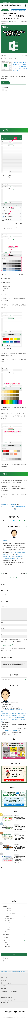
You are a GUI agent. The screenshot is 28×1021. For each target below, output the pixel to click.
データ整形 (7, 923)
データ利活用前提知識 (9, 918)
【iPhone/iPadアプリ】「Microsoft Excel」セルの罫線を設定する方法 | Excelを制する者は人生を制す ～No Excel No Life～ (20, 66)
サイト (2, 634)
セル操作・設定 (5, 10)
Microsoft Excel (13, 504)
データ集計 (7, 925)
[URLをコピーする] (24, 520)
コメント (4, 606)
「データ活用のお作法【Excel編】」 (9, 730)
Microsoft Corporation (14, 506)
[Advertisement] (14, 109)
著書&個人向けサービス (6, 983)
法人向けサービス (5, 985)
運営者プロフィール (6, 980)
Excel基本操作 (8, 910)
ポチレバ (15, 509)
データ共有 (7, 929)
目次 (5, 83)
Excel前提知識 (8, 908)
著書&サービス (6, 940)
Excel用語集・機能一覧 (6, 997)
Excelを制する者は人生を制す (12, 5)
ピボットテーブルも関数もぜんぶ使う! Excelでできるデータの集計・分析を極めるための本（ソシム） (14, 556)
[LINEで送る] (19, 520)
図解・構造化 (6, 934)
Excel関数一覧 (4, 1002)
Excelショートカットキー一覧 (8, 1000)
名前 (3, 622)
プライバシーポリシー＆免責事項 (9, 991)
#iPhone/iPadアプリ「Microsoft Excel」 (18, 10)
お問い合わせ (4, 988)
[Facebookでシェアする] (8, 520)
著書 (6, 942)
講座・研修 (7, 946)
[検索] (25, 680)
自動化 (6, 931)
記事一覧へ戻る (14, 577)
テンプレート (8, 944)
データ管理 (5, 937)
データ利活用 (6, 916)
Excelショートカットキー (10, 913)
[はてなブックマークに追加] (14, 520)
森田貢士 (5, 540)
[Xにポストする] (3, 520)
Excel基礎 (5, 906)
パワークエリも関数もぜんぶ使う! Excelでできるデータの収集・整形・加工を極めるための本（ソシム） (13, 719)
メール (3, 628)
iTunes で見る (22, 506)
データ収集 (7, 920)
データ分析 (7, 927)
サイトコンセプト (5, 977)
